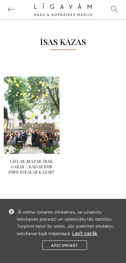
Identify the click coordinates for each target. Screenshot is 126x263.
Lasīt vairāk (84, 233)
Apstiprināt (64, 246)
